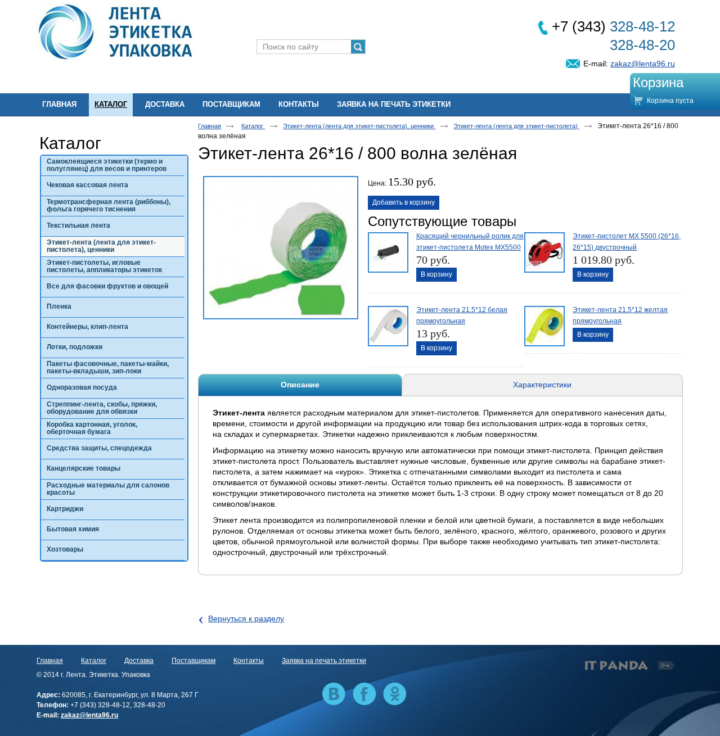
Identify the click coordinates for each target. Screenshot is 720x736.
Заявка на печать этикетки (324, 661)
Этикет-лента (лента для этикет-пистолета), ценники (359, 126)
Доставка (139, 661)
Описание (300, 384)
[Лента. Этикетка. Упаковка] (360, 32)
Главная (209, 126)
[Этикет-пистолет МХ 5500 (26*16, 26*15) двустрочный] (543, 251)
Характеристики (542, 384)
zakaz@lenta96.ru (642, 63)
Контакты (248, 661)
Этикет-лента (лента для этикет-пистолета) (516, 126)
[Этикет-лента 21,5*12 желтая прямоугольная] (543, 325)
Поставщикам (193, 661)
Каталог (110, 104)
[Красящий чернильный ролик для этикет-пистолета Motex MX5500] (387, 251)
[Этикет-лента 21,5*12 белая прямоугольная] (387, 325)
